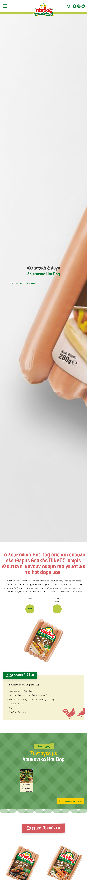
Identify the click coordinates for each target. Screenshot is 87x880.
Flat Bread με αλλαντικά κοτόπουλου (27, 787)
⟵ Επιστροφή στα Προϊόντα (20, 283)
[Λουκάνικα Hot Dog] (43, 640)
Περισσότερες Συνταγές (70, 801)
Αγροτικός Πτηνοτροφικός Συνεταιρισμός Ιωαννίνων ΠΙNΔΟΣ (43, 10)
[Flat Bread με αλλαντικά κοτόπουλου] (26, 776)
